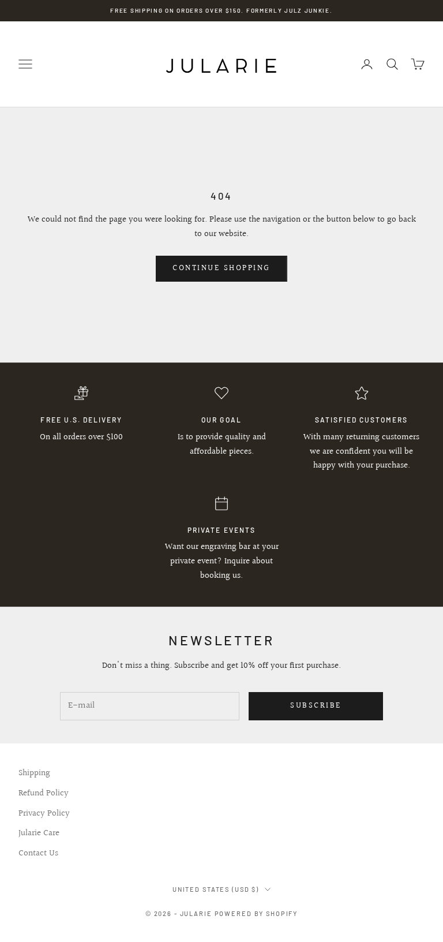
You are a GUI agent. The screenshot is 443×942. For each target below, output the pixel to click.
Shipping (34, 773)
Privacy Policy (44, 813)
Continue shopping (221, 268)
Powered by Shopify (256, 913)
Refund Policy (43, 793)
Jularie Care (38, 833)
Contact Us (38, 853)
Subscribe (315, 706)
